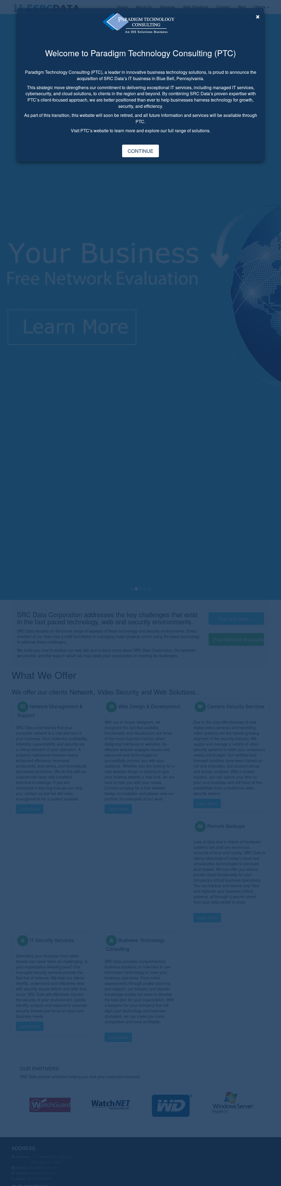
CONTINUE (140, 150)
